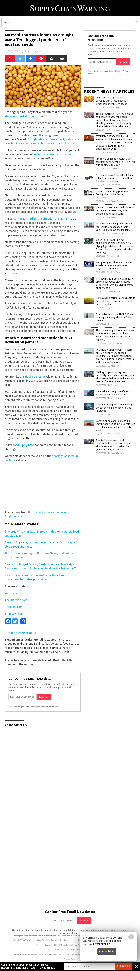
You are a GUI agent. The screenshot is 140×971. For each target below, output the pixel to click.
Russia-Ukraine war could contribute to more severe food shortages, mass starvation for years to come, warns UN (113, 445)
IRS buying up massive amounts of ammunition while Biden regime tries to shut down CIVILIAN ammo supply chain (115, 283)
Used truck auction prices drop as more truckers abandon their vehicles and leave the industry (114, 226)
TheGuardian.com (16, 600)
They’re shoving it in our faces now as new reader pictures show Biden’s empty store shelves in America (115, 335)
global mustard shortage (20, 116)
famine (38, 643)
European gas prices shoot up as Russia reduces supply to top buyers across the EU (114, 265)
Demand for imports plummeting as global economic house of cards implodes (115, 407)
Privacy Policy (70, 959)
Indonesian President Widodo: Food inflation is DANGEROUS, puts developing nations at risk (115, 210)
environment (24, 643)
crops (54, 639)
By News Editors (115, 130)
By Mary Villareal (115, 453)
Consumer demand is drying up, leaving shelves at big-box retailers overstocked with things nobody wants (115, 426)
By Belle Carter (114, 272)
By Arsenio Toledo (116, 233)
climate (44, 639)
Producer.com (13, 606)
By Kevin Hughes (115, 108)
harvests (55, 647)
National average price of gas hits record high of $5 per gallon (114, 393)
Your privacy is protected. (19, 707)
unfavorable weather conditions (53, 154)
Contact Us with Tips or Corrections (70, 950)
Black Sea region (35, 376)
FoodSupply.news (23, 445)
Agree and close (107, 951)
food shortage (14, 647)
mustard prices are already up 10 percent (44, 218)
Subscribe (123, 966)
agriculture (32, 639)
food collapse (52, 643)
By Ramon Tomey (116, 201)
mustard (10, 652)
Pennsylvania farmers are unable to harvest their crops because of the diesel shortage (115, 301)
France (44, 647)
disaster (64, 639)
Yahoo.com (11, 593)
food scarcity (71, 643)
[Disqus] (43, 772)
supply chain (52, 652)
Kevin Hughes (32, 51)
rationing (22, 652)
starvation (36, 652)
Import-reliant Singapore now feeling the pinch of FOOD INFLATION (112, 194)
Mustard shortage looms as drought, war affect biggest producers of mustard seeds (111, 100)
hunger (66, 647)
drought (10, 643)
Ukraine (66, 652)
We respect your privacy (52, 936)
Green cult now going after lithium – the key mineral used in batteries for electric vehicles (115, 178)
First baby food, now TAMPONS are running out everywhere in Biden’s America (115, 317)
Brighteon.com (14, 613)
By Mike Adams (115, 152)
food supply (31, 647)
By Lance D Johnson (116, 308)
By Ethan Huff (114, 169)
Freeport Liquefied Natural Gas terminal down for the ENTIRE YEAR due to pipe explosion (115, 162)
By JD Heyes (113, 385)
